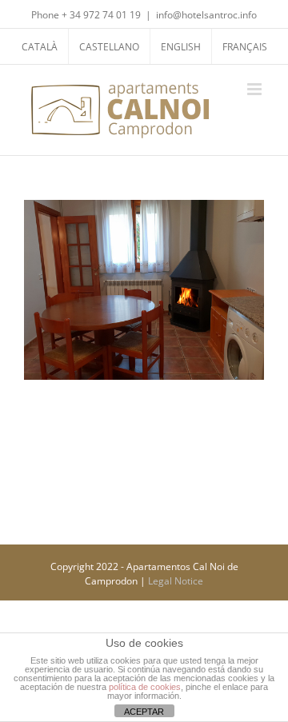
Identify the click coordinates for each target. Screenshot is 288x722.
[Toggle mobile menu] (255, 89)
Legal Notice (175, 581)
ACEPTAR (144, 711)
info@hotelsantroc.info (206, 15)
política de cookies (145, 687)
